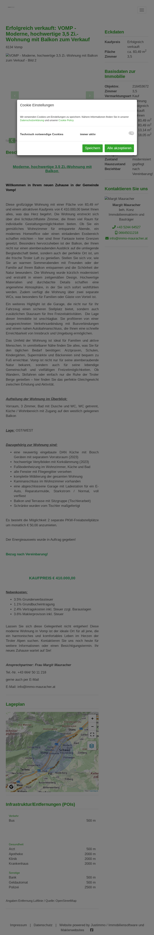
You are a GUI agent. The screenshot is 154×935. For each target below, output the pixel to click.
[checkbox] (131, 133)
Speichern (92, 148)
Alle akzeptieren (119, 148)
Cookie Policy (66, 120)
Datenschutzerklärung (32, 120)
